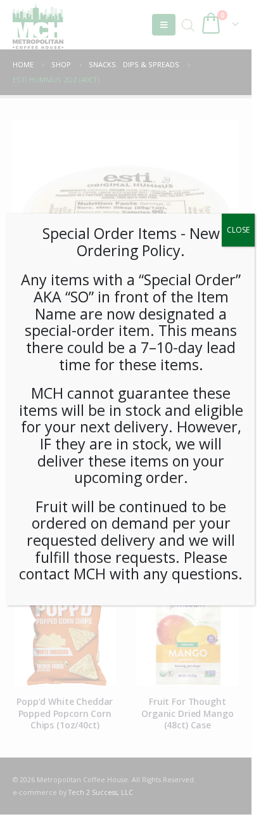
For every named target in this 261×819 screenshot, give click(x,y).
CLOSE (238, 229)
